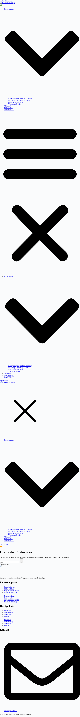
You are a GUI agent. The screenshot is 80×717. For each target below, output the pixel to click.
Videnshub (7, 106)
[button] (40, 193)
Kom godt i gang (9, 587)
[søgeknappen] (21, 560)
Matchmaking (8, 108)
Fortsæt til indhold (6, 1)
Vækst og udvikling (14, 104)
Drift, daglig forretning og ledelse (19, 100)
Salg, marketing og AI (15, 102)
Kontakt (6, 616)
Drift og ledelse (9, 589)
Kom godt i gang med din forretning (20, 98)
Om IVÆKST (9, 110)
